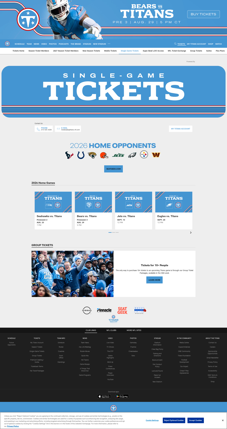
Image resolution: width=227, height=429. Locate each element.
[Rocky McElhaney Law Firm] (140, 310)
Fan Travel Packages (37, 371)
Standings (61, 362)
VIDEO (110, 338)
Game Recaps (85, 364)
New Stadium (157, 382)
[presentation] (191, 233)
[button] (110, 232)
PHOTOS (133, 338)
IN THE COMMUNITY (184, 338)
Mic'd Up (110, 362)
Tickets (37, 338)
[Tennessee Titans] (113, 408)
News (85, 338)
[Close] (223, 420)
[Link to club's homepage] (7, 43)
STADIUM (157, 338)
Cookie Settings (152, 420)
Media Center (184, 342)
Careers (212, 347)
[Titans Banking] (104, 310)
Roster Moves (85, 351)
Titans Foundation (184, 355)
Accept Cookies (195, 420)
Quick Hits (85, 355)
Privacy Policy (213, 362)
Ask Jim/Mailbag (85, 347)
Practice (133, 347)
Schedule (12, 338)
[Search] (175, 43)
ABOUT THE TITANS (213, 338)
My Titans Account (36, 342)
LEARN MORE (154, 280)
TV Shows (110, 347)
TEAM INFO (61, 338)
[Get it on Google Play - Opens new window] (122, 397)
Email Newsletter (212, 358)
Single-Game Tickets (37, 351)
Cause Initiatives (184, 347)
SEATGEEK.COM (113, 169)
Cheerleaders (133, 351)
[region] (113, 420)
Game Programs (85, 375)
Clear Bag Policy (157, 349)
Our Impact (184, 366)
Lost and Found (157, 371)
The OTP (110, 351)
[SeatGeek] (122, 310)
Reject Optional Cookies (174, 420)
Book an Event (157, 360)
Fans (133, 355)
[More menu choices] (109, 44)
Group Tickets (37, 355)
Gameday (133, 342)
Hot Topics (85, 360)
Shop (213, 381)
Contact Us (212, 342)
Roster (61, 347)
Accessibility (212, 371)
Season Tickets (37, 347)
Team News (85, 342)
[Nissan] (87, 310)
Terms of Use (212, 366)
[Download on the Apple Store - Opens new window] (104, 396)
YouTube (110, 379)
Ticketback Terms (37, 366)
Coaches (61, 351)
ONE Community (184, 351)
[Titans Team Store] (113, 319)
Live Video (110, 342)
